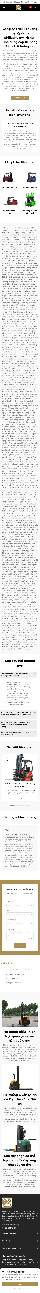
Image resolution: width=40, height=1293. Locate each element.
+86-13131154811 (10, 1228)
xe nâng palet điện (12, 970)
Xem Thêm (20, 798)
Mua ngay (33, 2)
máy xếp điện (28, 970)
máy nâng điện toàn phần (14, 974)
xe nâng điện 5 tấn (10, 212)
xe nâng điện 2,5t (10, 187)
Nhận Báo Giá (20, 98)
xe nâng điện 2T (30, 187)
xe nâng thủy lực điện (13, 983)
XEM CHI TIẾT (10, 177)
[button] (12, 805)
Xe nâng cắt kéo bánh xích (30, 212)
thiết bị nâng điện (11, 978)
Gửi (20, 945)
